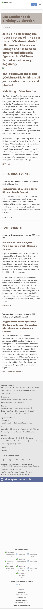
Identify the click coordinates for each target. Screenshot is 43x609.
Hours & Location (6, 423)
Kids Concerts (19, 411)
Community (7, 27)
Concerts (4, 406)
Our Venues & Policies (23, 414)
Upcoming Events (6, 408)
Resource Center (35, 441)
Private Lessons (6, 390)
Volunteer (36, 429)
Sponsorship (5, 432)
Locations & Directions (8, 438)
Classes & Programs (7, 385)
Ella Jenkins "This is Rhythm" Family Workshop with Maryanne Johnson (19, 246)
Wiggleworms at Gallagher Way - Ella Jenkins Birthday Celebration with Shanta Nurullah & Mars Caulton (19, 326)
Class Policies (27, 399)
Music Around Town (7, 414)
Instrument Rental (20, 423)
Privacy (19, 444)
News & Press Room (20, 441)
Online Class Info (28, 390)
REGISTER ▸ (7, 217)
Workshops (35, 387)
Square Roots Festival (8, 418)
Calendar (4, 450)
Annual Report (16, 432)
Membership (14, 429)
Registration (5, 397)
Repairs (30, 423)
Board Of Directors (29, 432)
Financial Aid (17, 399)
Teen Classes (26, 387)
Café (19, 438)
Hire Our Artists (28, 438)
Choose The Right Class (8, 393)
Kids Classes (16, 387)
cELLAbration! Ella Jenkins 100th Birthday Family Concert (19, 190)
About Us (4, 436)
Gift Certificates (19, 402)
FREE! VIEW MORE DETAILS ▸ (12, 372)
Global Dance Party (7, 411)
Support (4, 427)
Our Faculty (17, 390)
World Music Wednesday (22, 408)
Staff (2, 444)
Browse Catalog (6, 399)
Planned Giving (26, 429)
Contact (3, 447)
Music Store (5, 421)
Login (34, 4)
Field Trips (29, 411)
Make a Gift (4, 429)
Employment (10, 444)
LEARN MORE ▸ (8, 164)
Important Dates (6, 402)
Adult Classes (5, 387)
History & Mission (6, 441)
